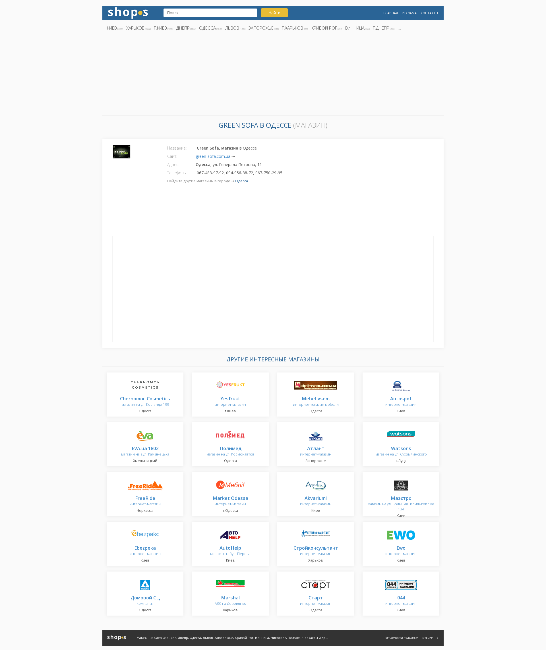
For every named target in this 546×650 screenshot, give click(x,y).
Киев (112, 28)
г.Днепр (381, 28)
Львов (232, 28)
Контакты (429, 13)
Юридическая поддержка (401, 637)
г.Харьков (292, 28)
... (399, 28)
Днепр (183, 28)
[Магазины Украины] (128, 12)
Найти (274, 12)
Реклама (409, 13)
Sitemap (427, 637)
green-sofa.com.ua (213, 156)
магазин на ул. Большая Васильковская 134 (401, 503)
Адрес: (173, 164)
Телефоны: (177, 172)
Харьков (135, 28)
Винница (355, 28)
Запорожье (261, 28)
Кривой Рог (324, 28)
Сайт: (172, 156)
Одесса (207, 28)
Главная (390, 13)
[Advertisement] (273, 75)
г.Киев (160, 28)
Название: (177, 148)
